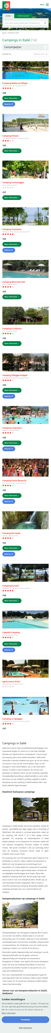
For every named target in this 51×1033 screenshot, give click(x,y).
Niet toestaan (25, 1027)
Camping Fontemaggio (13, 182)
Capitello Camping (11, 632)
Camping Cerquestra (12, 428)
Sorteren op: (6, 54)
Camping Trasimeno (11, 229)
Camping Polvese (10, 135)
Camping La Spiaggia (12, 718)
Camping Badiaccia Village (14, 83)
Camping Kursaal (10, 585)
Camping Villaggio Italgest (15, 375)
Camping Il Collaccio (12, 328)
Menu (42, 4)
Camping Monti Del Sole (13, 282)
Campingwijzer (13, 47)
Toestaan (25, 1019)
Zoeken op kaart (23, 16)
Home (4, 33)
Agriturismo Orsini (11, 681)
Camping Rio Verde (11, 533)
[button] (41, 54)
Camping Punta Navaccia (14, 480)
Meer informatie (9, 1013)
